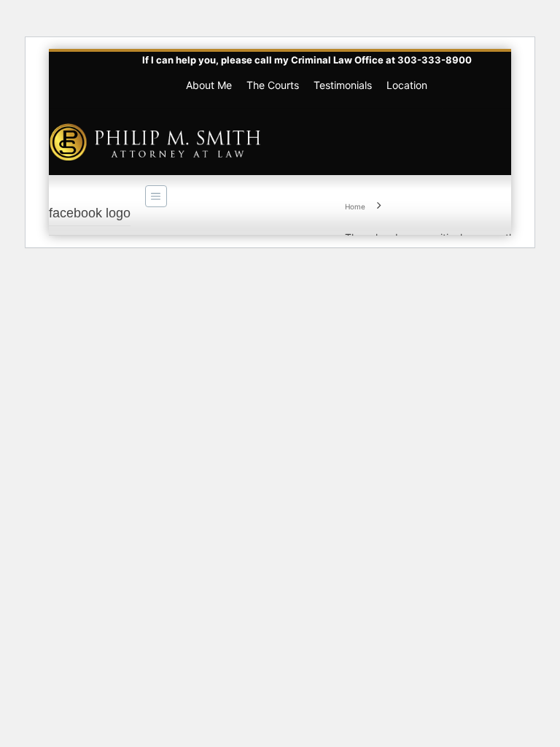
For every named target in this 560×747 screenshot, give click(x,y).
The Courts (272, 85)
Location (406, 85)
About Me (209, 85)
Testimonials (343, 85)
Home (355, 206)
